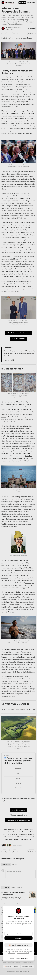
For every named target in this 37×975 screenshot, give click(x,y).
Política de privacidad (23, 953)
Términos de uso (24, 949)
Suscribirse (18, 938)
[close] (31, 908)
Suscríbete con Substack (20, 945)
